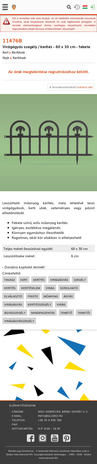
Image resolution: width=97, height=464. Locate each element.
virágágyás (59, 279)
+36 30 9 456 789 (49, 420)
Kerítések (18, 52)
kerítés (38, 279)
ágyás (68, 296)
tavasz (9, 279)
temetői (84, 312)
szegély (80, 279)
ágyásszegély (14, 312)
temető (66, 312)
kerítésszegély (39, 304)
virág (50, 288)
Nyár (6, 57)
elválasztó (13, 296)
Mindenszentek (43, 312)
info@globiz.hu (50, 416)
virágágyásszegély (19, 321)
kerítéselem (30, 288)
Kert (5, 52)
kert (24, 279)
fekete (33, 296)
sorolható (69, 288)
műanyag (51, 296)
